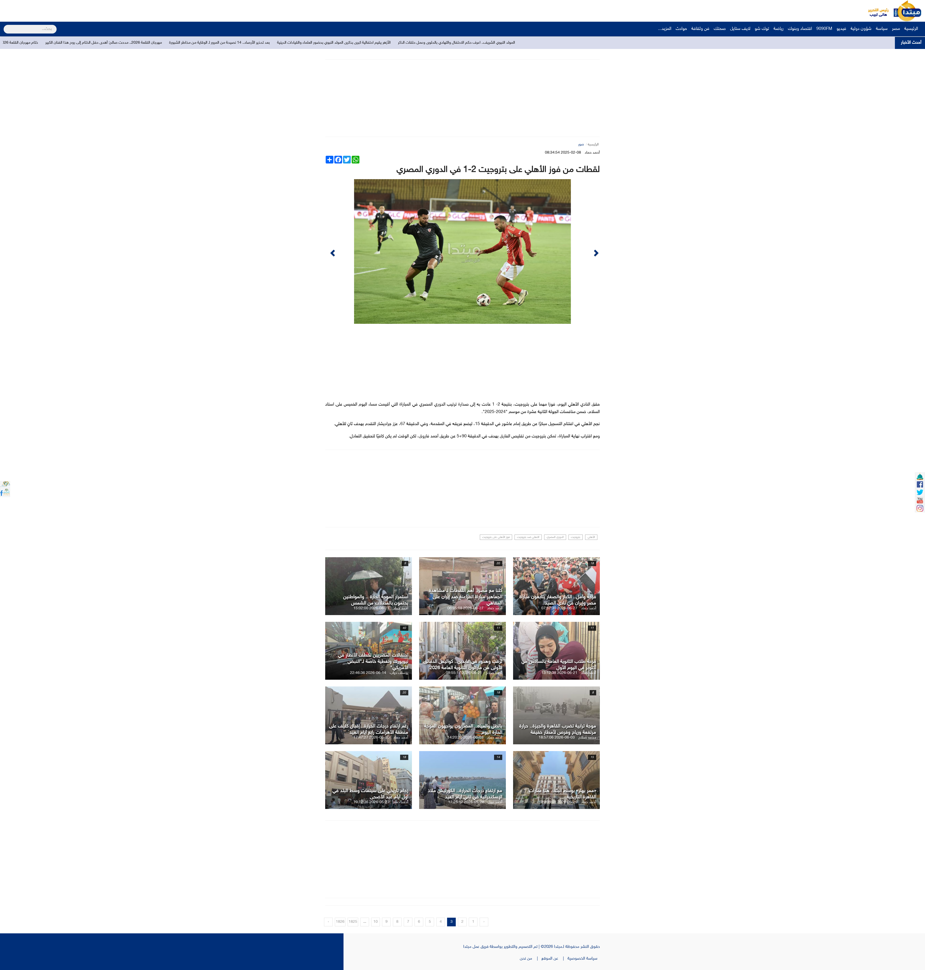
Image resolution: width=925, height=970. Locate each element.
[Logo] (875, 11)
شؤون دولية (861, 29)
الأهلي (591, 537)
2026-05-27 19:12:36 (371, 802)
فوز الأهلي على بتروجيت (496, 537)
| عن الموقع (555, 958)
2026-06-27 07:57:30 (559, 608)
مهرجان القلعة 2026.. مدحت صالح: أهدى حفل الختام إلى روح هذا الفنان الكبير (352, 43)
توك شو (762, 29)
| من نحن (531, 958)
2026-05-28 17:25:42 (466, 802)
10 (375, 922)
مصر (896, 29)
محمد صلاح (587, 737)
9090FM (824, 29)
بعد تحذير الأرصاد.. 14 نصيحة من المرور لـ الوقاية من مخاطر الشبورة (468, 43)
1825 (353, 922)
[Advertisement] (90, 11)
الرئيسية (911, 29)
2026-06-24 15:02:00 (371, 608)
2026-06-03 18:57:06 (557, 737)
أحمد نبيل (495, 802)
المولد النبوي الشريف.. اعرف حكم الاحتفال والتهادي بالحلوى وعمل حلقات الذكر (705, 43)
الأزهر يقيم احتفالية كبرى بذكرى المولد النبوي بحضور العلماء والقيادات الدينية (583, 43)
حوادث (681, 29)
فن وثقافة (700, 29)
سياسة (882, 29)
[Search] (6, 26)
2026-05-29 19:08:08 (559, 802)
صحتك (720, 29)
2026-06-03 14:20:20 (465, 737)
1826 (340, 922)
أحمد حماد (592, 152)
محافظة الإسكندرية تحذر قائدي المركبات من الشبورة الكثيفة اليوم (106, 43)
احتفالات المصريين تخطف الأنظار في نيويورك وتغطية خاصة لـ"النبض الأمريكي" (373, 661)
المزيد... (664, 29)
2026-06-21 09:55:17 (464, 673)
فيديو (841, 29)
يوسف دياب (399, 673)
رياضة (778, 29)
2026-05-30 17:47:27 (371, 737)
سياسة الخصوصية (584, 958)
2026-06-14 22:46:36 (368, 673)
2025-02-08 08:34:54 (563, 152)
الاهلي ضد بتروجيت (528, 537)
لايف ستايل (740, 29)
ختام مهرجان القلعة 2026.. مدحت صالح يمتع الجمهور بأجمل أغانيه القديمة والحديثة (225, 43)
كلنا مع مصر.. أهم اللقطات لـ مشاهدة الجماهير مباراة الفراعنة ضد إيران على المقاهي (465, 597)
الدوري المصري (555, 537)
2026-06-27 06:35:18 (465, 608)
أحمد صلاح (494, 673)
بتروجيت (575, 537)
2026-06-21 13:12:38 (559, 673)
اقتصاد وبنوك (800, 29)
